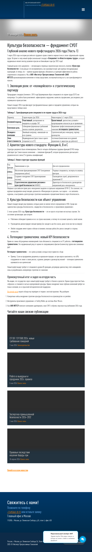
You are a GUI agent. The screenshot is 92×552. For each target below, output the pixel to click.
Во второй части (12, 291)
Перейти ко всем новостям (17, 470)
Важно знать (30, 34)
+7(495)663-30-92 (48, 4)
